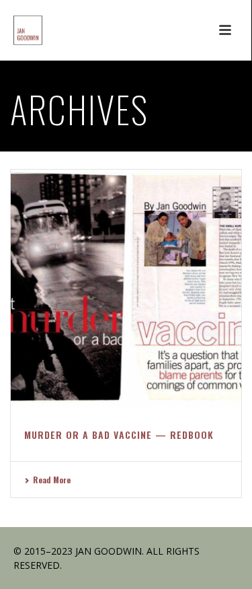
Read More (52, 479)
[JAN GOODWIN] (14, 30)
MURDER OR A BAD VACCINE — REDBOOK (119, 434)
